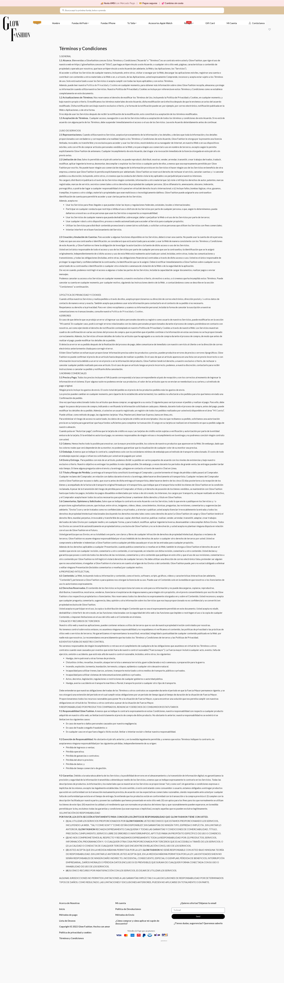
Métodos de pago (68, 914)
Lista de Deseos (67, 920)
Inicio (62, 909)
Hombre (56, 23)
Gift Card (210, 23)
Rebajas (188, 23)
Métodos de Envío (124, 914)
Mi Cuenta (232, 23)
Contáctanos (258, 23)
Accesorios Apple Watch (160, 23)
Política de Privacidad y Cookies (102, 85)
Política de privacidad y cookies (75, 932)
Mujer (37, 23)
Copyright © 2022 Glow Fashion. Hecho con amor (84, 926)
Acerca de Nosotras (69, 903)
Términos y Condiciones (71, 938)
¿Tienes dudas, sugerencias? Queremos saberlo (198, 923)
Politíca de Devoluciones (128, 909)
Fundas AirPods (79, 23)
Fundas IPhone (108, 23)
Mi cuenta (120, 903)
